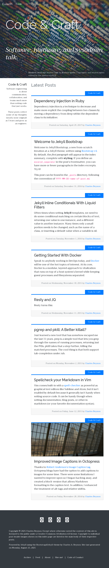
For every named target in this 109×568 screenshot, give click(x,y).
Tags (103, 4)
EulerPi (7, 4)
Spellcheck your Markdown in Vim (62, 380)
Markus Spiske (69, 72)
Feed (37, 557)
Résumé (93, 4)
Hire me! (59, 557)
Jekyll (23, 544)
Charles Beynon (92, 125)
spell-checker (72, 385)
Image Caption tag (79, 467)
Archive (27, 557)
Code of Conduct (75, 557)
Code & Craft (94, 93)
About (83, 4)
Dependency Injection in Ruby (59, 101)
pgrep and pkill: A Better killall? (60, 330)
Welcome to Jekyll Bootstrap (58, 142)
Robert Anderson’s (57, 467)
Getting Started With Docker (58, 255)
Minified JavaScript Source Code (43, 72)
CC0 (54, 75)
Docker (95, 261)
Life (26, 4)
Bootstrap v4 (89, 151)
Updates (35, 4)
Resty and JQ (45, 300)
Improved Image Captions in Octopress (67, 461)
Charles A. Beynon (72, 544)
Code (19, 4)
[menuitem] (19, 4)
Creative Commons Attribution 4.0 (54, 533)
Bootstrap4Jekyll (44, 544)
